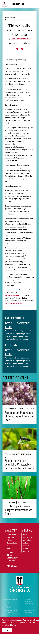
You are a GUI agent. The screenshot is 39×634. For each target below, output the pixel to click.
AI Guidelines (12, 566)
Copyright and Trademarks (10, 607)
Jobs (8, 548)
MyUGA (10, 602)
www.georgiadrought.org (14, 295)
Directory (28, 599)
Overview (10, 537)
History (10, 540)
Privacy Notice (7, 622)
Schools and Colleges (10, 599)
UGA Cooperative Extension (27, 537)
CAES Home (11, 534)
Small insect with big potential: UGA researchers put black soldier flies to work (19, 464)
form (15, 625)
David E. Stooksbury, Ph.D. (21, 39)
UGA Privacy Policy (28, 607)
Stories (12, 17)
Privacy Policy (12, 558)
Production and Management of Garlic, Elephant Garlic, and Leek (19, 416)
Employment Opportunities (28, 602)
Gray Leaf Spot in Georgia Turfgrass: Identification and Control (18, 509)
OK (7, 630)
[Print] (22, 49)
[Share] (17, 49)
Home (7, 17)
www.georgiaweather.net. (14, 303)
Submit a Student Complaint (28, 611)
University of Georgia (19, 584)
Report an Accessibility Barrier (10, 611)
